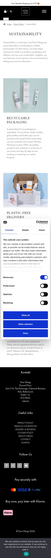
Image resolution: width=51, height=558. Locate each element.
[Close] (6, 19)
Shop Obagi (19, 24)
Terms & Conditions (25, 426)
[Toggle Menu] (44, 11)
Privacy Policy (25, 423)
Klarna (25, 443)
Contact (25, 439)
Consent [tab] (9, 230)
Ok (26, 554)
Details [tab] (25, 230)
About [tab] (42, 230)
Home (9, 24)
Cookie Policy (25, 433)
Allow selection (25, 324)
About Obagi (25, 436)
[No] (47, 548)
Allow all (25, 315)
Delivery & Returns (25, 430)
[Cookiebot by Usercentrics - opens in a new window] (36, 222)
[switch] (44, 286)
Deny (25, 333)
